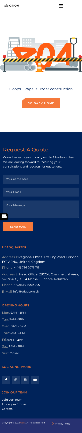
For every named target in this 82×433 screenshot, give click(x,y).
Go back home (41, 103)
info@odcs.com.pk (26, 291)
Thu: (5, 333)
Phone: (7, 267)
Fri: (4, 340)
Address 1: (10, 257)
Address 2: (10, 274)
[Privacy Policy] (53, 423)
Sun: (5, 353)
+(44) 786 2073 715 (26, 267)
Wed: (6, 326)
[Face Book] (6, 380)
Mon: (6, 313)
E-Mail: (7, 292)
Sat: (5, 346)
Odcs (22, 422)
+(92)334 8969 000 (27, 285)
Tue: (5, 319)
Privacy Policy (62, 423)
